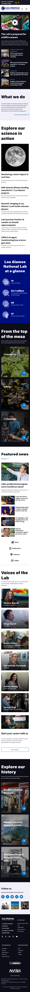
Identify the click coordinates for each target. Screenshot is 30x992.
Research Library (21, 929)
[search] (22, 9)
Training (20, 954)
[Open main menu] (26, 9)
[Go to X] (6, 936)
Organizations (20, 927)
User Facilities (20, 931)
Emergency (4, 948)
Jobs (18, 925)
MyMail (19, 952)
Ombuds (4, 950)
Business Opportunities (22, 923)
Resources (4, 954)
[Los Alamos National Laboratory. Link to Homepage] (10, 8)
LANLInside (20, 950)
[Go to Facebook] (2, 936)
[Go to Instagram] (13, 936)
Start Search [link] (15, 750)
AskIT (19, 948)
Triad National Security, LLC (13, 979)
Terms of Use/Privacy (15, 975)
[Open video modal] (15, 22)
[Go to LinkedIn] (9, 936)
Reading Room (5, 952)
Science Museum (5, 956)
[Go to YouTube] (17, 936)
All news (4, 458)
